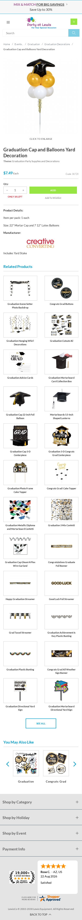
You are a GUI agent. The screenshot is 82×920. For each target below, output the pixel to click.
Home (6, 44)
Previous (8, 764)
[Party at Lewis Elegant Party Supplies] (41, 21)
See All (40, 723)
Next (74, 764)
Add (53, 190)
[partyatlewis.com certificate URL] (41, 898)
